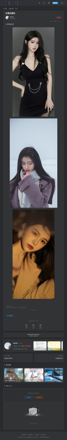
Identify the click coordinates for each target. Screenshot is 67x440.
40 (20, 346)
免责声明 (30, 434)
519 (16, 346)
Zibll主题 (43, 437)
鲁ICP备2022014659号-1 (33, 437)
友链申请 (24, 434)
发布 (56, 3)
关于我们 (43, 434)
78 (23, 346)
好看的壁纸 (10, 13)
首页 (5, 8)
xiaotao (12, 17)
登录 (29, 397)
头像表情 (11, 8)
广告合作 (36, 434)
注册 (39, 397)
